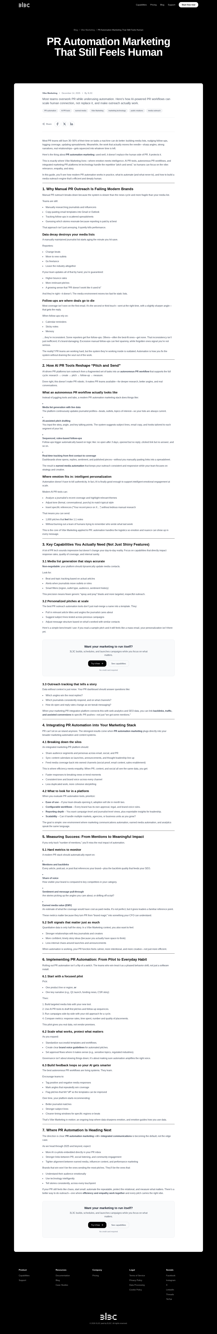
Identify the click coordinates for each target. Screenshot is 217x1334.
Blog (162, 5)
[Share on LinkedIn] (72, 124)
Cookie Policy (135, 1289)
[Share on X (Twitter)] (64, 124)
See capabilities (118, 663)
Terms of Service (137, 1275)
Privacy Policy (135, 1280)
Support (171, 5)
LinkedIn (170, 1289)
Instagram (171, 1280)
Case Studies (62, 1285)
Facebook (170, 1275)
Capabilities (141, 5)
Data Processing (137, 1285)
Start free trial (188, 5)
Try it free (95, 663)
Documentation (63, 1275)
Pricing (153, 5)
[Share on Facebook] (57, 124)
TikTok (169, 1299)
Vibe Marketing (88, 30)
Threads (170, 1294)
